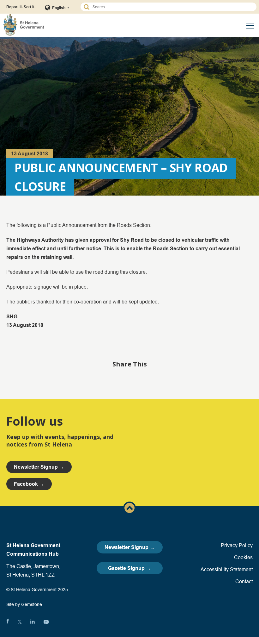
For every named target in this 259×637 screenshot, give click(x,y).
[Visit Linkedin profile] (32, 621)
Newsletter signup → (39, 467)
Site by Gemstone (24, 604)
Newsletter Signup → (130, 547)
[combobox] (171, 7)
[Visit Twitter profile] (19, 621)
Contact (244, 581)
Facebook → (29, 484)
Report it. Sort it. (20, 6)
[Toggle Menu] (250, 25)
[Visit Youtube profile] (46, 621)
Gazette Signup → (129, 568)
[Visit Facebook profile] (7, 621)
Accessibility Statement (227, 569)
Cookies (243, 557)
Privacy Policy (237, 545)
